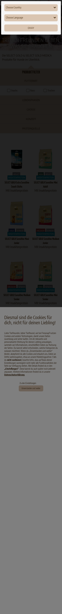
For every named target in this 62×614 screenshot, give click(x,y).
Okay (31, 28)
